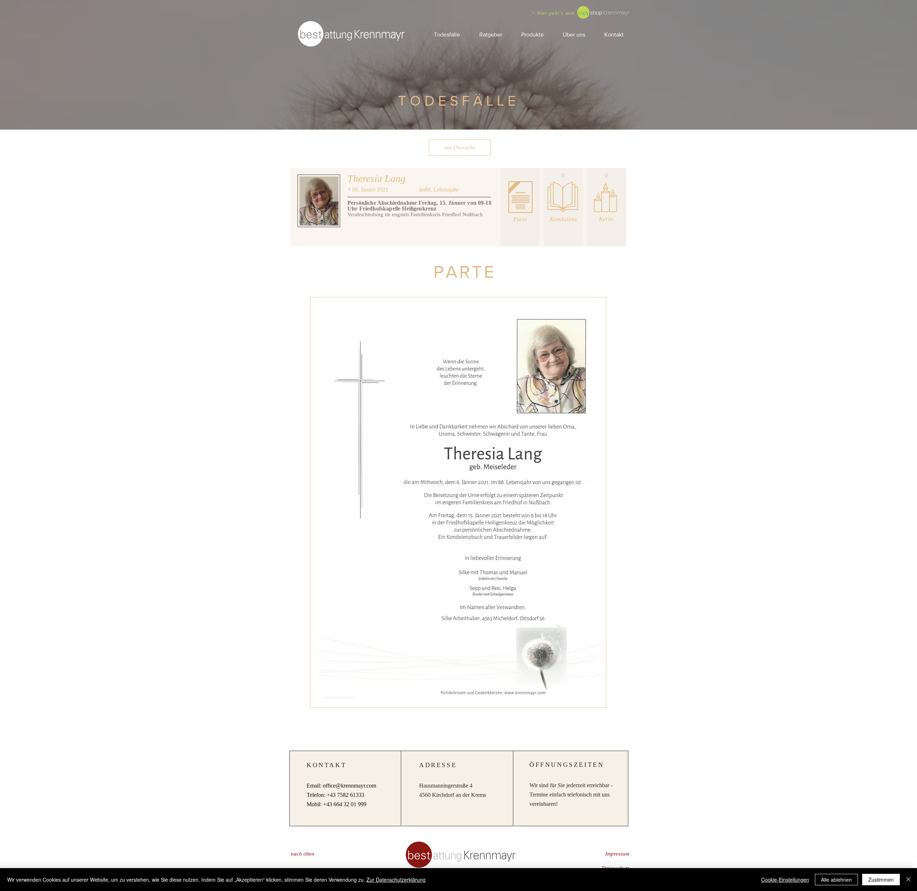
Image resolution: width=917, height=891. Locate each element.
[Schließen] (908, 879)
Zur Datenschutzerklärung (396, 879)
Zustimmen (881, 879)
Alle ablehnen (836, 879)
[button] (490, 34)
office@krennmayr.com (349, 786)
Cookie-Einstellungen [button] (785, 879)
